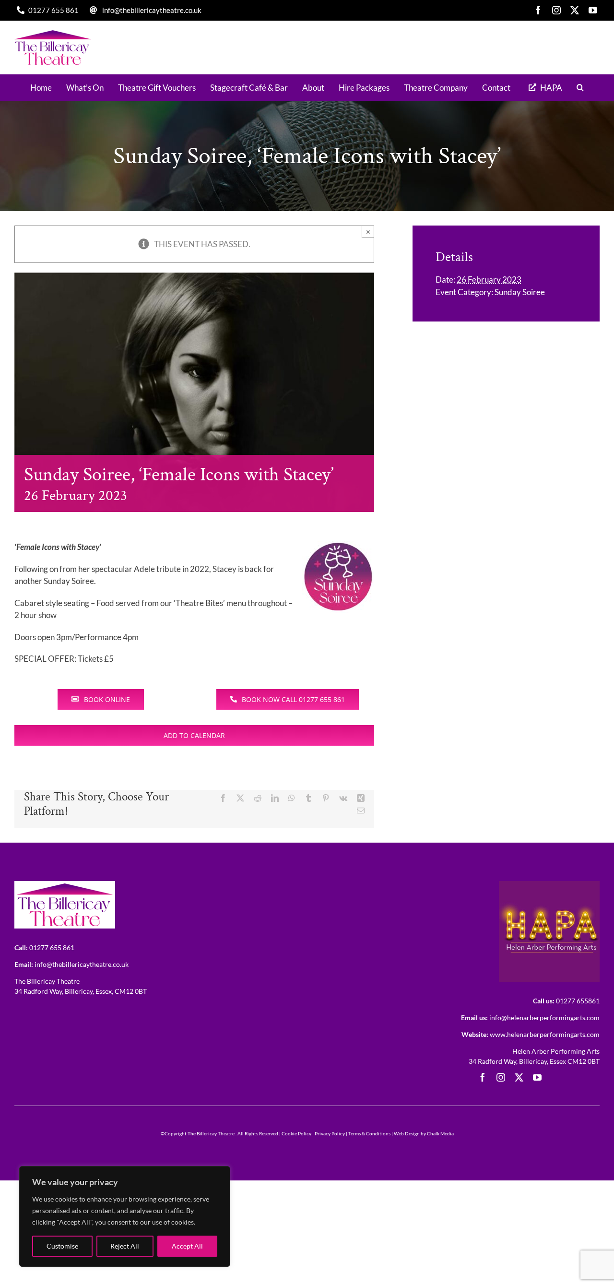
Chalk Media (440, 1133)
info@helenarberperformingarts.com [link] (544, 1017)
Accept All (187, 1246)
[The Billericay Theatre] (64, 885)
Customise (62, 1246)
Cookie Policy (296, 1133)
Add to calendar (194, 735)
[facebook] (538, 10)
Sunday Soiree (520, 292)
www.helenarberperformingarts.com (545, 1034)
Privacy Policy (330, 1133)
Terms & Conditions (369, 1133)
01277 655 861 (53, 10)
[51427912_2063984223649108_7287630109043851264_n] (549, 885)
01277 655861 (578, 1001)
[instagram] (556, 10)
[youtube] (593, 10)
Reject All (124, 1246)
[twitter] (574, 10)
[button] (580, 87)
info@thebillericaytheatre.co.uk (151, 10)
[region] (124, 1216)
